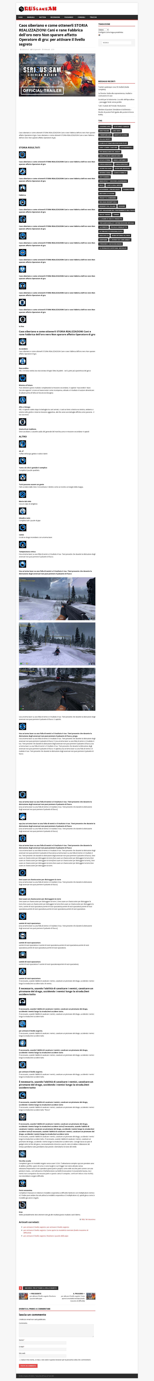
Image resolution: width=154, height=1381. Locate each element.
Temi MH (51, 1376)
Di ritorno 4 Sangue (121, 126)
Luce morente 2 (126, 147)
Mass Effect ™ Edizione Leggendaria (113, 181)
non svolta (104, 235)
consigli (81, 17)
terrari (116, 215)
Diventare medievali (122, 168)
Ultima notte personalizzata (111, 231)
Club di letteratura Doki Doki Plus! (113, 143)
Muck (101, 185)
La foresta (103, 227)
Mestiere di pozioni (106, 194)
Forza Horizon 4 (105, 164)
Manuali (31, 17)
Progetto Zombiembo (107, 198)
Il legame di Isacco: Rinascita (110, 219)
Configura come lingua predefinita (110, 32)
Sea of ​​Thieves (104, 215)
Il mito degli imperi (114, 185)
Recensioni (55, 17)
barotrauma (104, 131)
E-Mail (21, 1347)
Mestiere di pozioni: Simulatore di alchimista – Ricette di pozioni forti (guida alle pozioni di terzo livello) (116, 112)
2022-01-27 (25, 49)
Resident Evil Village (107, 206)
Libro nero (116, 131)
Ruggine (122, 206)
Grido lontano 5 (119, 160)
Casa (20, 17)
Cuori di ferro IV (120, 173)
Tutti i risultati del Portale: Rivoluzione (112, 106)
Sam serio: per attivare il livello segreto (41, 1288)
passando (68, 17)
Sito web (22, 1353)
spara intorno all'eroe (121, 235)
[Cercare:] (116, 43)
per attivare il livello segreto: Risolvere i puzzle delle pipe (45, 1236)
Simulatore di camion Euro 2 (110, 156)
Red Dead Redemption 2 (108, 202)
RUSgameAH (36, 49)
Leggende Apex (105, 126)
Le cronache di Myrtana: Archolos (112, 248)
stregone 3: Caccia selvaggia (110, 244)
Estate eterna (104, 160)
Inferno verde (104, 173)
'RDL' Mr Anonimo (88, 1219)
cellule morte (105, 139)
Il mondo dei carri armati (120, 240)
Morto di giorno (121, 135)
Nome (21, 1340)
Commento (23, 1323)
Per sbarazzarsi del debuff (109, 152)
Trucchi (93, 17)
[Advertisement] (57, 114)
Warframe (103, 240)
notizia (42, 17)
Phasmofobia (128, 189)
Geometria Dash (105, 168)
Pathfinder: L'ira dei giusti (109, 189)
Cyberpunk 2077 (105, 135)
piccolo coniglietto (119, 227)
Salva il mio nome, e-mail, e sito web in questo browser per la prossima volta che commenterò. (56, 1360)
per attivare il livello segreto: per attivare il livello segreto (46, 1227)
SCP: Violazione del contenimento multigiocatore (119, 210)
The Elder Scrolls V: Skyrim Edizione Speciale (116, 223)
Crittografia (104, 177)
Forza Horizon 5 (121, 164)
